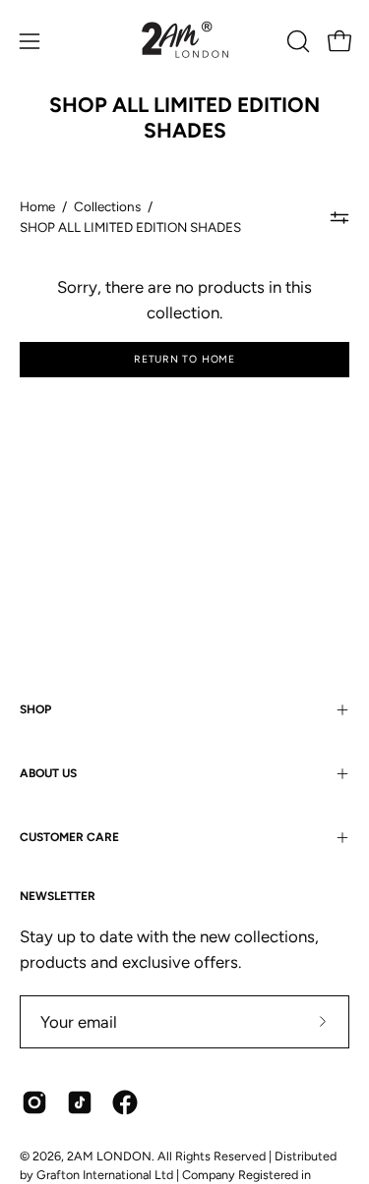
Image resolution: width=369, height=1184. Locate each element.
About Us (48, 773)
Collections (107, 206)
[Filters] (340, 217)
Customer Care (69, 837)
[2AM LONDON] (185, 41)
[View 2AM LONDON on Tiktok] (79, 1102)
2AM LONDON (109, 1156)
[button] (296, 41)
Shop (35, 709)
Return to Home (184, 359)
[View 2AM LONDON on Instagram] (34, 1102)
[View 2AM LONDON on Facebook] (125, 1102)
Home (37, 206)
